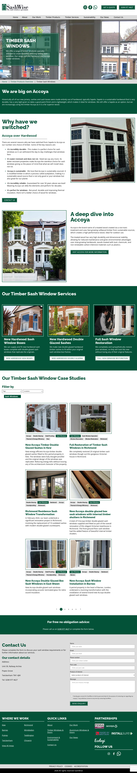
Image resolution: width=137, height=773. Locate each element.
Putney (5, 735)
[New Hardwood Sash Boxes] (23, 334)
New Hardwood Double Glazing (67, 358)
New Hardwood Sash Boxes (19, 358)
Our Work (36, 17)
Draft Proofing (50, 436)
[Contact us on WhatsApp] (95, 7)
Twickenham (7, 740)
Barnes (73, 575)
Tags (4, 391)
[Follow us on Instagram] (85, 7)
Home (15, 17)
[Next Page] (80, 609)
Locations (27, 391)
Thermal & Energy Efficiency (35, 439)
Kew (48, 439)
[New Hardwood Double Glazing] (68, 334)
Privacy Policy (56, 766)
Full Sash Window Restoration (112, 358)
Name (72, 643)
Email (72, 650)
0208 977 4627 (127, 7)
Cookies (68, 766)
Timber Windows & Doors (55, 731)
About (24, 17)
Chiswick (27, 740)
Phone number (75, 657)
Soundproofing (31, 505)
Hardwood (53, 502)
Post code (73, 664)
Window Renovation (77, 439)
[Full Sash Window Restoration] (114, 334)
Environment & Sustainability (53, 738)
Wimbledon (29, 730)
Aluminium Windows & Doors (79, 731)
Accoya (28, 436)
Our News (104, 17)
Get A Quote (109, 7)
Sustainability (89, 17)
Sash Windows (61, 436)
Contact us (9, 200)
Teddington (29, 735)
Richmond (103, 439)
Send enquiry (79, 704)
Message (73, 679)
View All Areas (8, 745)
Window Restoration (91, 439)
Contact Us (118, 17)
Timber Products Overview (22, 81)
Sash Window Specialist (89, 436)
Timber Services (72, 17)
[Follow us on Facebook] (90, 7)
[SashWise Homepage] (15, 10)
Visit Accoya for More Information (90, 252)
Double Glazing (38, 436)
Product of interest (76, 672)
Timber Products (53, 17)
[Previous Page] (56, 609)
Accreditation (81, 766)
